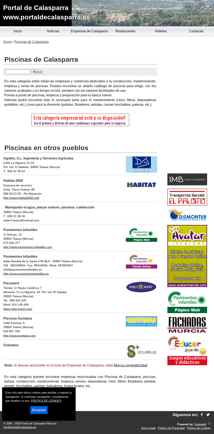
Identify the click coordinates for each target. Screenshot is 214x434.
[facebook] (201, 415)
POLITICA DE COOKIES (46, 400)
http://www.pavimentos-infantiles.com (27, 247)
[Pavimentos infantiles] (187, 312)
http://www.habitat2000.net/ (21, 197)
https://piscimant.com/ (17, 309)
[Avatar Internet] (187, 286)
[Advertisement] (187, 105)
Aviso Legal (148, 428)
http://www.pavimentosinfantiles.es (26, 273)
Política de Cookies (199, 428)
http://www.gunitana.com (19, 335)
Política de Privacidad (171, 428)
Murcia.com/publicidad (130, 365)
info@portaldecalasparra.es (19, 427)
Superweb (200, 424)
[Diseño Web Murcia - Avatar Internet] (209, 424)
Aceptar (39, 410)
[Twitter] (208, 415)
